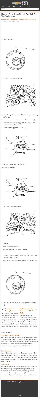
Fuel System (32, 19)
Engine (26, 19)
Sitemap (20, 6)
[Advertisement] (19, 30)
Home (3, 6)
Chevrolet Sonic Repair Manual (9, 19)
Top (14, 6)
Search (27, 6)
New (8, 6)
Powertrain (21, 19)
